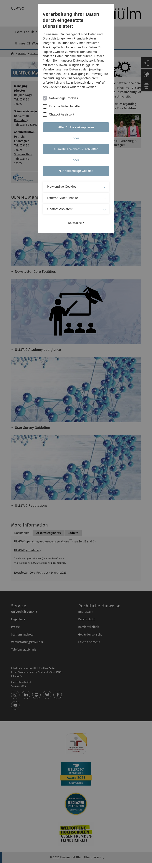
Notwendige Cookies (63, 98)
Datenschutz (76, 222)
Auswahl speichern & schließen (76, 149)
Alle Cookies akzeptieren (76, 127)
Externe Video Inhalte (64, 106)
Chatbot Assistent (61, 114)
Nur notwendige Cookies (76, 171)
